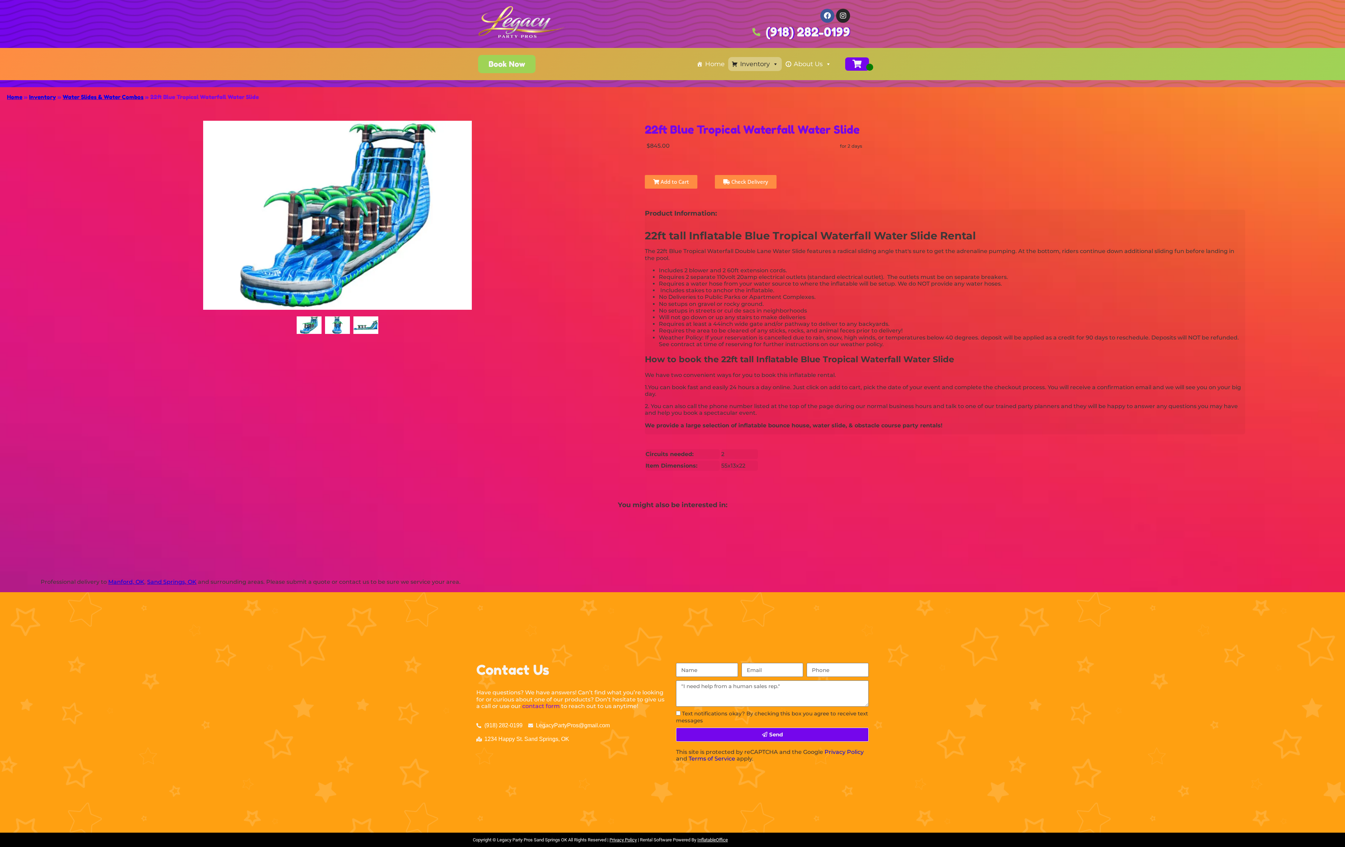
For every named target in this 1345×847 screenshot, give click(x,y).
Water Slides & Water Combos (103, 96)
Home (715, 64)
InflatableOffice (712, 839)
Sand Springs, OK (171, 582)
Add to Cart (674, 181)
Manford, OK (126, 582)
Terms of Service (712, 758)
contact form (541, 706)
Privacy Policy (844, 752)
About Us (808, 64)
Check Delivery (749, 181)
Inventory (755, 64)
